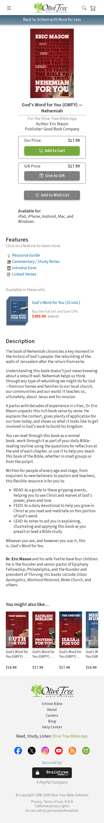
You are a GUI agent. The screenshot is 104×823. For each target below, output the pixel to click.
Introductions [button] (24, 268)
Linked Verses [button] (24, 274)
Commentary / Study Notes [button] (36, 262)
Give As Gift (55, 176)
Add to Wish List (54, 195)
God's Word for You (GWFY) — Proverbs (43, 656)
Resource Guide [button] (26, 255)
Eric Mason (59, 124)
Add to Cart (54, 151)
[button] (84, 8)
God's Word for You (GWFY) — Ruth (17, 656)
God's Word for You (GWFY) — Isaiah (70, 656)
